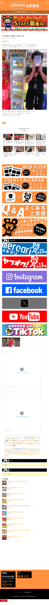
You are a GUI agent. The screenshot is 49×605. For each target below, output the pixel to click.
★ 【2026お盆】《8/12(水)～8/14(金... (15, 511)
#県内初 (9, 454)
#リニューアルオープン (29, 442)
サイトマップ (19, 592)
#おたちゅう (30, 452)
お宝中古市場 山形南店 (23, 596)
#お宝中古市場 (10, 442)
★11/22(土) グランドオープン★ (14, 536)
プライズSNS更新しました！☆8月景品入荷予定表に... (19, 505)
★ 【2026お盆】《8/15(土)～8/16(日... (15, 517)
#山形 (35, 442)
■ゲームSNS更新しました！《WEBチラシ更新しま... (18, 530)
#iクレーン (35, 452)
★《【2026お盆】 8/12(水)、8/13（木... (15, 524)
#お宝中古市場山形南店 (18, 442)
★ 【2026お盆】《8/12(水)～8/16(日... (15, 499)
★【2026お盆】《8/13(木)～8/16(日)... (15, 493)
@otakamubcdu (7, 448)
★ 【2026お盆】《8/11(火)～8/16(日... (15, 487)
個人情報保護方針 (27, 592)
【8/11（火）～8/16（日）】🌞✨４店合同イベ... (17, 481)
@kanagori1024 (7, 437)
